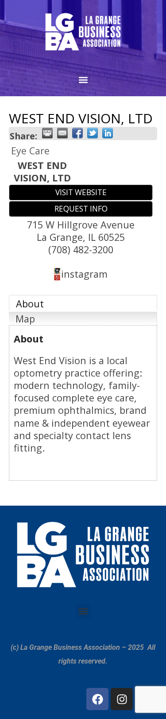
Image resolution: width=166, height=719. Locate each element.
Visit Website (81, 192)
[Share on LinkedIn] (107, 133)
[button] (83, 80)
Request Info (81, 209)
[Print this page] (47, 133)
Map (25, 318)
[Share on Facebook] (77, 133)
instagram (84, 273)
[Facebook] (97, 699)
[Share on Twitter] (92, 133)
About (30, 303)
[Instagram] (122, 699)
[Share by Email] (62, 133)
